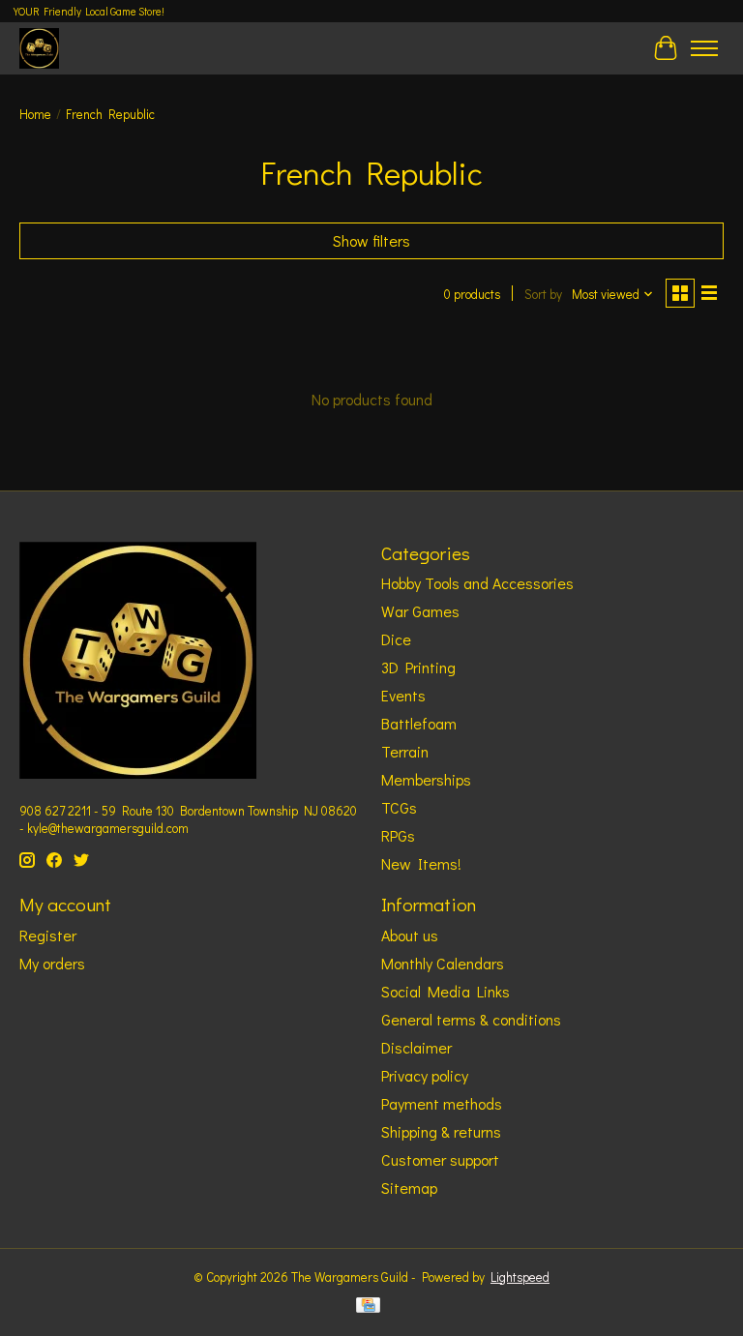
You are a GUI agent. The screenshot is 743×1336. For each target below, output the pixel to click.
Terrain (405, 751)
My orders (52, 963)
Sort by (543, 294)
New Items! (421, 863)
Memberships (426, 779)
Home (35, 114)
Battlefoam (419, 723)
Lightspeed (520, 1277)
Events (403, 695)
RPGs (398, 835)
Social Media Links (445, 991)
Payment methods (441, 1103)
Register (47, 935)
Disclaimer (416, 1047)
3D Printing (418, 667)
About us (409, 935)
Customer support (440, 1159)
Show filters (371, 240)
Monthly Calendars (442, 963)
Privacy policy (424, 1075)
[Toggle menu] (704, 48)
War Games (420, 611)
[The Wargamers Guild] (39, 48)
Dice (396, 639)
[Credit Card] (368, 1307)
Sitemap (409, 1187)
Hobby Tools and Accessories (477, 583)
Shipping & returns (441, 1131)
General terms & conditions (471, 1019)
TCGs (399, 807)
